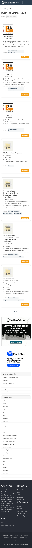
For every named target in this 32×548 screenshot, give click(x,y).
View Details (25, 57)
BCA (4, 415)
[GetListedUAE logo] (10, 3)
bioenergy (5, 456)
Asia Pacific (5, 473)
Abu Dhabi (5, 535)
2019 (4, 409)
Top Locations (21, 490)
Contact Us (20, 508)
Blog (18, 492)
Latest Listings (21, 499)
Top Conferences (7, 447)
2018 (4, 476)
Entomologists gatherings (9, 438)
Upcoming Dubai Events (9, 450)
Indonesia (5, 470)
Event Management (8, 213)
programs (5, 421)
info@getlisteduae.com (7, 525)
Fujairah (26, 535)
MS (3, 412)
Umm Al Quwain (23, 537)
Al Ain (16, 535)
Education (10, 166)
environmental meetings (9, 441)
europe (4, 430)
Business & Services (13, 254)
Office (4, 403)
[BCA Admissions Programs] (8, 146)
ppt (3, 464)
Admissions (5, 418)
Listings (6, 9)
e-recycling (5, 453)
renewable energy (7, 458)
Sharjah (15, 537)
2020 (4, 424)
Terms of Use (21, 513)
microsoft (5, 406)
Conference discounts (8, 444)
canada (4, 427)
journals (5, 467)
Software (5, 401)
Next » (16, 311)
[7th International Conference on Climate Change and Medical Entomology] (8, 184)
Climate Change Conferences (10, 435)
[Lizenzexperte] (8, 30)
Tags (18, 494)
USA (4, 432)
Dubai (20, 535)
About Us (20, 506)
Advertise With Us (22, 511)
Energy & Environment (13, 211)
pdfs (4, 461)
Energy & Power (18, 213)
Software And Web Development (12, 51)
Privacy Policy (21, 516)
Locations (20, 497)
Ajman (11, 535)
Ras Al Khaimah (8, 537)
